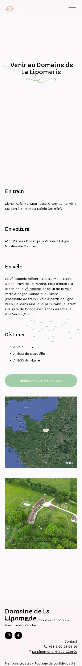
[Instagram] (8, 635)
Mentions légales (18, 663)
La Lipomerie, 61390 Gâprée (54, 652)
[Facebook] (18, 635)
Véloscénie (33, 289)
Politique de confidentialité (55, 663)
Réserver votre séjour (41, 381)
